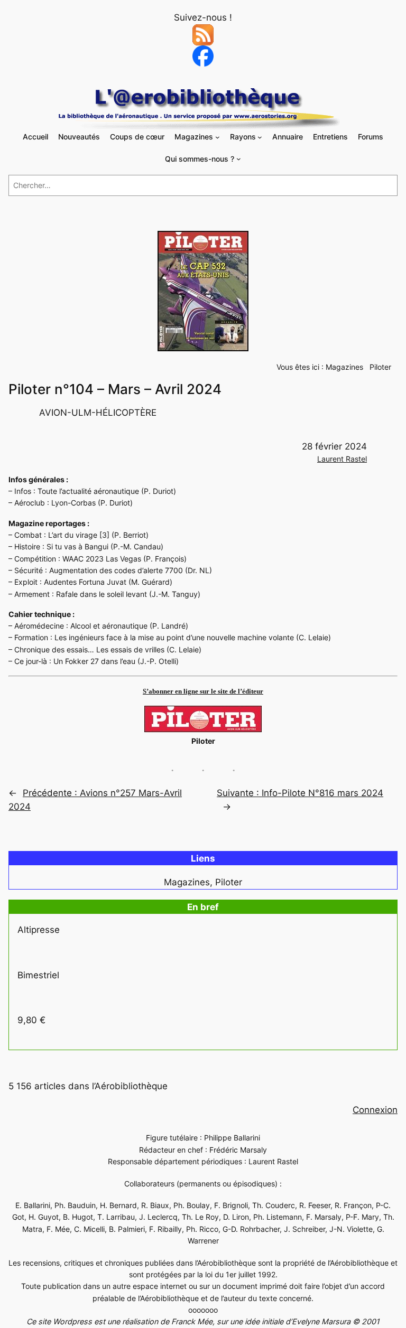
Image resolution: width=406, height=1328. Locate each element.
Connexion (375, 1110)
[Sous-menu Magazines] (217, 137)
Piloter (380, 366)
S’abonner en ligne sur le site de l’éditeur (203, 691)
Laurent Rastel (342, 458)
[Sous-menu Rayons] (259, 137)
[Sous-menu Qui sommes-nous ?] (238, 158)
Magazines (344, 366)
